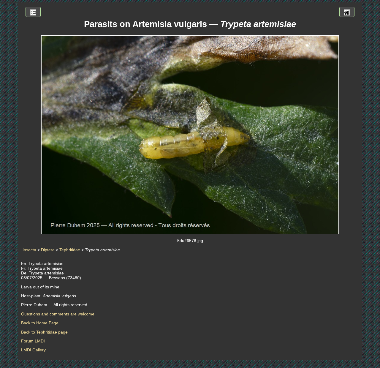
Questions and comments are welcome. (58, 314)
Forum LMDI (33, 341)
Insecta (29, 249)
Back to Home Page (39, 322)
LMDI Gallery (33, 350)
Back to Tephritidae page (44, 332)
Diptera (48, 249)
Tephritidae (69, 249)
